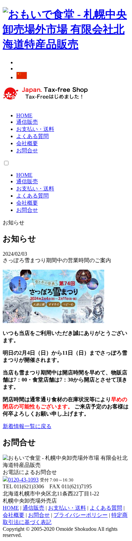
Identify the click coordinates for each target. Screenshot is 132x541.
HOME (24, 115)
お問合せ (27, 150)
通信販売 (27, 122)
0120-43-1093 (23, 480)
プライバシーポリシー (80, 515)
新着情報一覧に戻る (27, 426)
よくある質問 (32, 136)
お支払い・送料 (35, 129)
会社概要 (27, 143)
